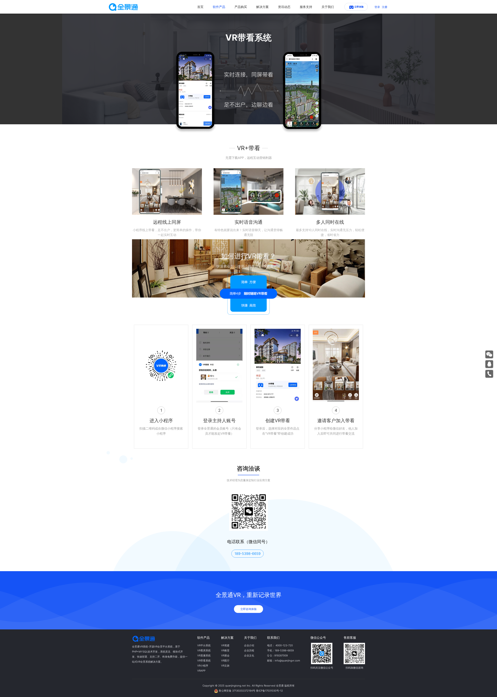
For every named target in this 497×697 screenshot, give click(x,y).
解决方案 (262, 7)
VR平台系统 (204, 645)
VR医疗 (225, 660)
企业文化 (249, 655)
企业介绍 (249, 645)
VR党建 (225, 645)
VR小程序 (202, 665)
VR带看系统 (204, 660)
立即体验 (359, 6)
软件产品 (219, 7)
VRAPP (201, 670)
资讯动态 (284, 7)
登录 (377, 7)
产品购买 (241, 7)
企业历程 (249, 650)
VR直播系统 (204, 655)
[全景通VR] (123, 6)
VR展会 (225, 655)
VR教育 (225, 650)
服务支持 (306, 7)
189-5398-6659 (248, 554)
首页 (200, 7)
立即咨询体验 (248, 609)
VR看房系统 (204, 650)
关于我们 (327, 7)
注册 (384, 7)
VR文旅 (225, 665)
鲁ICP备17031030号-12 (269, 690)
